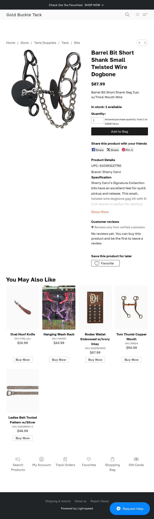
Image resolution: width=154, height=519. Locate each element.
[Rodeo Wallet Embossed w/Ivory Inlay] (95, 308)
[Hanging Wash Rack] (58, 308)
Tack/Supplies (45, 43)
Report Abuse (99, 501)
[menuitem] (139, 43)
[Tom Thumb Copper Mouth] (131, 308)
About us (80, 501)
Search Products (18, 467)
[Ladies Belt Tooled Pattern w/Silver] (22, 391)
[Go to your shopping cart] (138, 15)
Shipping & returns (58, 501)
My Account (41, 465)
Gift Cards (136, 465)
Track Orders (65, 465)
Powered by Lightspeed (77, 508)
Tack (65, 43)
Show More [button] (99, 212)
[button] (130, 508)
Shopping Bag (112, 467)
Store (24, 43)
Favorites (89, 465)
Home (10, 43)
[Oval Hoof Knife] (22, 308)
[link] (95, 5)
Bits (77, 43)
